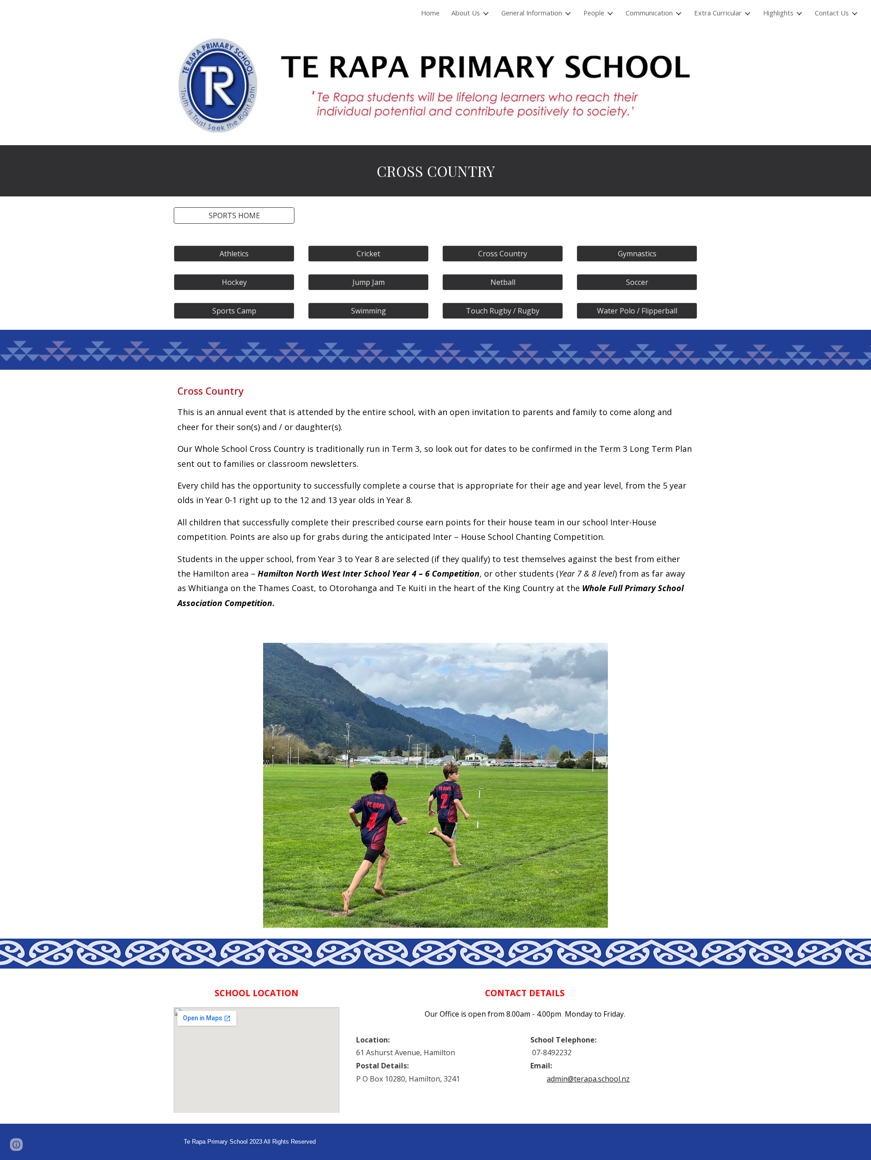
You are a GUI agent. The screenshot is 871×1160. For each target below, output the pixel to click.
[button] (234, 215)
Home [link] (430, 12)
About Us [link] (465, 12)
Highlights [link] (778, 12)
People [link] (593, 12)
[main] (435, 171)
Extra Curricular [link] (718, 12)
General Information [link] (531, 12)
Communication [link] (649, 12)
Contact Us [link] (832, 12)
